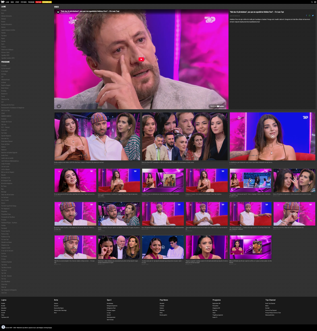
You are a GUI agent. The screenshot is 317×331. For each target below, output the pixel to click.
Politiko (3, 225)
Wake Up (3, 287)
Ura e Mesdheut (5, 281)
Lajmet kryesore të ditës (8, 30)
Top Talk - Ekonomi (6, 276)
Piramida (3, 220)
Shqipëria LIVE (216, 308)
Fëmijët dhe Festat (6, 122)
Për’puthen (215, 305)
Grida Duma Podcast (7, 141)
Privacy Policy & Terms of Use (273, 312)
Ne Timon (3, 186)
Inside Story (4, 155)
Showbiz (162, 303)
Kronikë (3, 305)
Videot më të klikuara (7, 49)
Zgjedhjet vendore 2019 (7, 58)
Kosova (3, 21)
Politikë (3, 303)
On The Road (4, 197)
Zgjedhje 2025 (5, 55)
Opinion (56, 303)
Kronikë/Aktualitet (6, 24)
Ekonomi (3, 19)
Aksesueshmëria (269, 315)
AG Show (3, 74)
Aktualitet (3, 308)
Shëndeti (162, 310)
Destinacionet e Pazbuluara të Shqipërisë (12, 108)
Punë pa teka (5, 234)
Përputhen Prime (6, 214)
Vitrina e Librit (5, 52)
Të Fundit (3, 10)
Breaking (3, 91)
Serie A (109, 315)
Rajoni (3, 38)
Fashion (162, 308)
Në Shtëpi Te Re (5, 178)
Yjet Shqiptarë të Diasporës (9, 290)
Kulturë (3, 27)
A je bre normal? (5, 68)
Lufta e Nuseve (5, 169)
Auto (55, 312)
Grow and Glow (5, 144)
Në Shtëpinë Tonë (6, 180)
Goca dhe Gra (5, 138)
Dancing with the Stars (7, 105)
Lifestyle (162, 305)
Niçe (2, 189)
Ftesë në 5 (4, 130)
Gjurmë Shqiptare (6, 136)
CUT (2, 102)
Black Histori (5, 88)
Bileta (266, 305)
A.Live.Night (4, 71)
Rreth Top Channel (270, 303)
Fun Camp (4, 133)
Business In (4, 94)
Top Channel (270, 300)
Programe (31, 2)
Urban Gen (4, 284)
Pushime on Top (5, 237)
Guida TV (215, 317)
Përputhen (4, 211)
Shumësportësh (111, 317)
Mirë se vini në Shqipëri (7, 172)
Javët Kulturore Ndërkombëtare (10, 161)
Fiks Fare (3, 124)
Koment (56, 305)
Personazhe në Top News (8, 217)
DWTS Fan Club (5, 110)
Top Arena (4, 265)
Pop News (24, 2)
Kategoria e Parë (111, 308)
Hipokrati (4, 150)
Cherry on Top (5, 99)
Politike (3, 33)
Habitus (3, 147)
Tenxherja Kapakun (6, 262)
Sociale (3, 41)
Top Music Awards (6, 267)
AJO (2, 77)
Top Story (4, 270)
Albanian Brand (5, 80)
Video (12, 2)
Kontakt (267, 308)
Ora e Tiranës (5, 200)
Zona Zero (4, 293)
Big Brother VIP (216, 303)
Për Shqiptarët (5, 208)
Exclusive (3, 119)
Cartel (3, 96)
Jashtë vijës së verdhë (7, 158)
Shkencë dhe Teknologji (60, 310)
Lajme (7, 2)
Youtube (38, 2)
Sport (17, 2)
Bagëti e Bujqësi (5, 85)
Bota (2, 13)
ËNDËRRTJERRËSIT (6, 116)
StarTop (3, 253)
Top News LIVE (47, 2)
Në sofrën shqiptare (6, 183)
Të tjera (3, 47)
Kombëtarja (110, 303)
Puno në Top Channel (270, 310)
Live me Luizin (5, 166)
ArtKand (3, 82)
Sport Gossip (110, 319)
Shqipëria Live (5, 245)
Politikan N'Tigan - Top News (9, 222)
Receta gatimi (163, 315)
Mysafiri (3, 175)
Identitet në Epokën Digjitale (9, 152)
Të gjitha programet (218, 315)
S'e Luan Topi (5, 239)
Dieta (161, 312)
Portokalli (4, 228)
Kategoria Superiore (112, 305)
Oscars (3, 203)
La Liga (109, 312)
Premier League (111, 310)
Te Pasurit (4, 256)
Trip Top (3, 279)
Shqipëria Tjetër (5, 248)
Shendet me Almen (6, 242)
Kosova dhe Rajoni (59, 308)
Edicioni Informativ (6, 16)
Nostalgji (3, 192)
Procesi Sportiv (5, 231)
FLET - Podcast (5, 127)
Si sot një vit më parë (7, 251)
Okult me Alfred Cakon (7, 194)
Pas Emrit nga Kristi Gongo (8, 206)
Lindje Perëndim (5, 164)
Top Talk (3, 273)
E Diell (3, 113)
